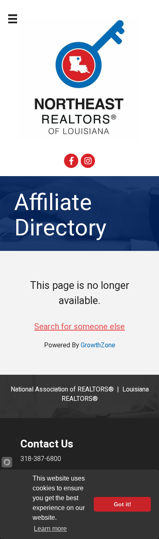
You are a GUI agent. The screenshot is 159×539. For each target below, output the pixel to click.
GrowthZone (98, 345)
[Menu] (12, 18)
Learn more (50, 528)
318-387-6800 (40, 459)
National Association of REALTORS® (62, 389)
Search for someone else (79, 327)
